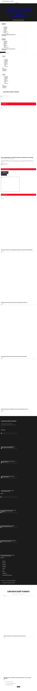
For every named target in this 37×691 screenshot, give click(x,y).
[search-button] (0, 97)
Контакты (4, 35)
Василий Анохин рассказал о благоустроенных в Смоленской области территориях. (8, 541)
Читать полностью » (4, 163)
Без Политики (6, 47)
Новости (4, 24)
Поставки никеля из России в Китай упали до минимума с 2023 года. (14, 302)
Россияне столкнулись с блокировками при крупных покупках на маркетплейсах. (17, 249)
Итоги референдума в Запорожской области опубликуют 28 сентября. (17, 157)
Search (4, 52)
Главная (4, 23)
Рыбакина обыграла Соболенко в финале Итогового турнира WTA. (14, 356)
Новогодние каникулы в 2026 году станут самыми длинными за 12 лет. (7, 491)
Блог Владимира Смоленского (8, 34)
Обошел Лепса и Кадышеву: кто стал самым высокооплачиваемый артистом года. (7, 526)
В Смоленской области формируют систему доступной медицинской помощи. (7, 555)
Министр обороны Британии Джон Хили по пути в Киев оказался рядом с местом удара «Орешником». (8, 511)
